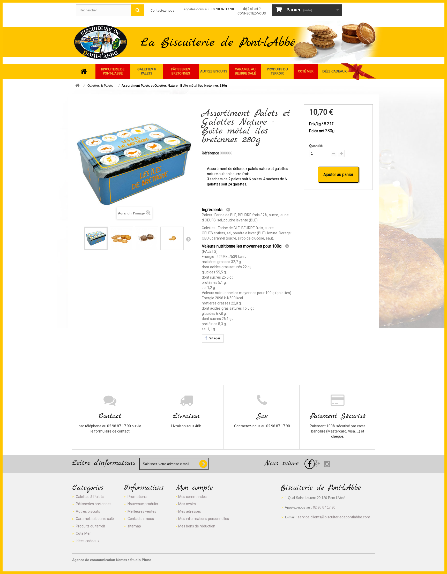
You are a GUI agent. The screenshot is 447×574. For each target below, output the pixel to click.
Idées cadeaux (87, 541)
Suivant (188, 239)
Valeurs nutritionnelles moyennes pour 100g (241, 246)
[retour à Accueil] (77, 86)
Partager (213, 338)
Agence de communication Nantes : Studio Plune (111, 560)
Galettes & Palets (90, 497)
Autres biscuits (88, 511)
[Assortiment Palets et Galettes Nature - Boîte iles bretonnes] (96, 238)
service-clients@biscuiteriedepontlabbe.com (334, 517)
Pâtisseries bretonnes (93, 504)
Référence (210, 153)
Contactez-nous (162, 10)
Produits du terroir (90, 526)
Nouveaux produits (143, 504)
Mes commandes (192, 497)
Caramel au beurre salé (95, 519)
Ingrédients (212, 209)
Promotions (137, 497)
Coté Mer (83, 533)
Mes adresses (189, 511)
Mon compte (194, 488)
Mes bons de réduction (196, 526)
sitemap (134, 526)
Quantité (316, 146)
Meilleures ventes (142, 511)
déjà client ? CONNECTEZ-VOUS (251, 11)
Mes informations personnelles (203, 519)
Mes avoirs (187, 504)
